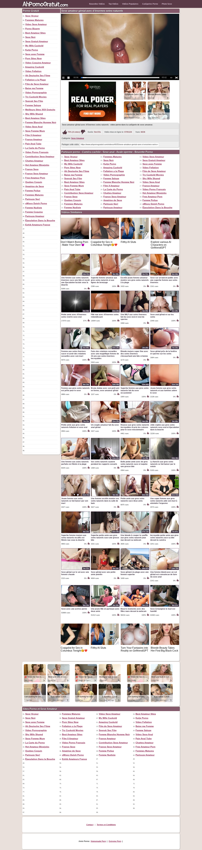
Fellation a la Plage (35, 79)
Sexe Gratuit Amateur (36, 41)
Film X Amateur (33, 135)
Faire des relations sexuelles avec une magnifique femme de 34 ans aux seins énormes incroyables (105, 355)
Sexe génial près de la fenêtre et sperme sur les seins (163, 352)
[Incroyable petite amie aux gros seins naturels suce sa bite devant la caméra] (164, 533)
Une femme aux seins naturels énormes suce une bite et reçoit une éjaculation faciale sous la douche (75, 281)
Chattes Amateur (34, 160)
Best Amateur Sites (35, 33)
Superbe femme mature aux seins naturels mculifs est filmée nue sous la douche (73, 537)
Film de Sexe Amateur (36, 84)
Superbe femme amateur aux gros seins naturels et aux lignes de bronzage (104, 280)
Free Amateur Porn (35, 178)
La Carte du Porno (35, 148)
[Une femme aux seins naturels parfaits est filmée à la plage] (75, 459)
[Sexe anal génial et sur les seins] (164, 312)
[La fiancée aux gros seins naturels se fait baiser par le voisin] (164, 459)
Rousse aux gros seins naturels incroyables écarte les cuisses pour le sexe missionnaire (135, 427)
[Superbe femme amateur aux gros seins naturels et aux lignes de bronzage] (105, 275)
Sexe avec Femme (35, 54)
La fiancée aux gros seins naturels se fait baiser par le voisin (162, 464)
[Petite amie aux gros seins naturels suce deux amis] (135, 496)
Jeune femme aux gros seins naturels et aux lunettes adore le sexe (163, 390)
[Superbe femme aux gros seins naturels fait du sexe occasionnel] (135, 386)
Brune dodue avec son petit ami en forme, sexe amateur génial (105, 389)
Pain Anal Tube (33, 143)
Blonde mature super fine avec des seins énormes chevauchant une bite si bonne (134, 353)
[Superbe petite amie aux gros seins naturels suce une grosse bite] (105, 533)
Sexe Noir (30, 37)
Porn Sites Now (33, 58)
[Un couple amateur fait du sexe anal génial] (105, 422)
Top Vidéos (113, 4)
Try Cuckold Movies (36, 97)
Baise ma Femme (34, 88)
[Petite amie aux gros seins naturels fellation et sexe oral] (75, 422)
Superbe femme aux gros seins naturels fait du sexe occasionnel (135, 390)
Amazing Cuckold (34, 67)
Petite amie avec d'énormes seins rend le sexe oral (73, 315)
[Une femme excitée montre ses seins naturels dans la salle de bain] (105, 496)
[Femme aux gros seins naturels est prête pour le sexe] (75, 386)
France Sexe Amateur (36, 173)
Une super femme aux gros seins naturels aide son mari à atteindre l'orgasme (163, 500)
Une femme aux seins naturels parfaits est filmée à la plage (75, 463)
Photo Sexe (167, 4)
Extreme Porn (115, 841)
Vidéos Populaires (130, 4)
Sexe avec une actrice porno (74, 609)
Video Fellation (33, 71)
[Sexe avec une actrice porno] (75, 606)
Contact (89, 825)
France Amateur (33, 139)
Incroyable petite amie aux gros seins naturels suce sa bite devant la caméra (164, 537)
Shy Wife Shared (34, 114)
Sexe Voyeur (32, 16)
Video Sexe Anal (34, 126)
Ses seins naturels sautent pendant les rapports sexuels (104, 463)
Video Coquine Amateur (38, 62)
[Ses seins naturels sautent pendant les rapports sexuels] (105, 459)
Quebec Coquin (33, 182)
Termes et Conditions (106, 825)
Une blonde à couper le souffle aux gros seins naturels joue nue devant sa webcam (134, 537)
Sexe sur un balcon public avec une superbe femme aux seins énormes (164, 280)
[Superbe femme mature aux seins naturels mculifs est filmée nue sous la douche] (75, 533)
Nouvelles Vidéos (97, 4)
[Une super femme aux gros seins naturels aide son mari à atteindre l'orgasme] (164, 496)
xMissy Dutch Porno (36, 203)
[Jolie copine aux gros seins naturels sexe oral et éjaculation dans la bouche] (164, 422)
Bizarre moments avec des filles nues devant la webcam (133, 610)
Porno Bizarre (32, 28)
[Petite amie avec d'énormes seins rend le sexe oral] (75, 312)
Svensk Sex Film (34, 101)
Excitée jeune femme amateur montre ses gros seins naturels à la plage (135, 280)
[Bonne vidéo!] (65, 132)
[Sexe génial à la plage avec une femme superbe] (135, 570)
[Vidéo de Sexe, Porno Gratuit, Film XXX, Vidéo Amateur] (46, 7)
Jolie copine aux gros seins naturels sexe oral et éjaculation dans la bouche (164, 427)
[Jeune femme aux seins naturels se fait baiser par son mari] (75, 496)
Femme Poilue (32, 190)
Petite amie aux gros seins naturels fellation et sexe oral (74, 426)
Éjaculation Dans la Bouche (40, 220)
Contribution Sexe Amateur (39, 156)
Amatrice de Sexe (34, 186)
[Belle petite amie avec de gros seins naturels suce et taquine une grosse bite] (135, 459)
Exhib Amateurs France (37, 224)
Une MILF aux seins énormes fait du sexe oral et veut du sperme (134, 316)
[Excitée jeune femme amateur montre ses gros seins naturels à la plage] (135, 275)
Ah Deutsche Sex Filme (37, 75)
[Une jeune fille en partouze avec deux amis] (105, 606)
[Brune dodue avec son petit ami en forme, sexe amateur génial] (105, 386)
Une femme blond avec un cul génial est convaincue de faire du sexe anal (163, 574)
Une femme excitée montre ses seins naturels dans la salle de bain (105, 500)
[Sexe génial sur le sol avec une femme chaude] (75, 570)
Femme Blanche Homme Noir (40, 122)
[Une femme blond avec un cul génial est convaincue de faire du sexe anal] (164, 570)
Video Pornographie (36, 92)
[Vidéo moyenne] (83, 132)
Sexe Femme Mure (35, 131)
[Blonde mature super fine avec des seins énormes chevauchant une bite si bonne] (135, 349)
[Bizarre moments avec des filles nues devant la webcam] (135, 606)
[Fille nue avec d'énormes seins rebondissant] (105, 312)
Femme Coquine (34, 212)
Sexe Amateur (77, 138)
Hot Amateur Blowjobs (37, 165)
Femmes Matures (34, 20)
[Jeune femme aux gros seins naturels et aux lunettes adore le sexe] (164, 386)
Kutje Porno (31, 50)
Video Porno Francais (36, 152)
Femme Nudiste (33, 207)
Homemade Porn (98, 841)
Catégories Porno (150, 4)
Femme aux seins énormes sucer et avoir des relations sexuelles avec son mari (73, 353)
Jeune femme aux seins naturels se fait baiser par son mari (74, 500)
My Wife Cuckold (34, 45)
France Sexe (32, 169)
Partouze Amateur (34, 216)
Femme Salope (33, 105)
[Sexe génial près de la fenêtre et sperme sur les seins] (164, 349)
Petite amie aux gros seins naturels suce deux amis (132, 499)
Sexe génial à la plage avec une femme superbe (135, 573)
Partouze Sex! (32, 199)
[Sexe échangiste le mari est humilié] (164, 606)
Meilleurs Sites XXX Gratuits (40, 109)
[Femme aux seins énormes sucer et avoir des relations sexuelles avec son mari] (75, 349)
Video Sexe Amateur (36, 24)
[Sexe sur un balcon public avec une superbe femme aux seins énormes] (164, 275)
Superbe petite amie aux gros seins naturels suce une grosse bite (105, 537)
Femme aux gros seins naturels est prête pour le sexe (75, 389)
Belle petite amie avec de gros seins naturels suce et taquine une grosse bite (134, 464)
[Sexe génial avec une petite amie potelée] (105, 570)
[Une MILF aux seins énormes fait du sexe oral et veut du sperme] (135, 312)
